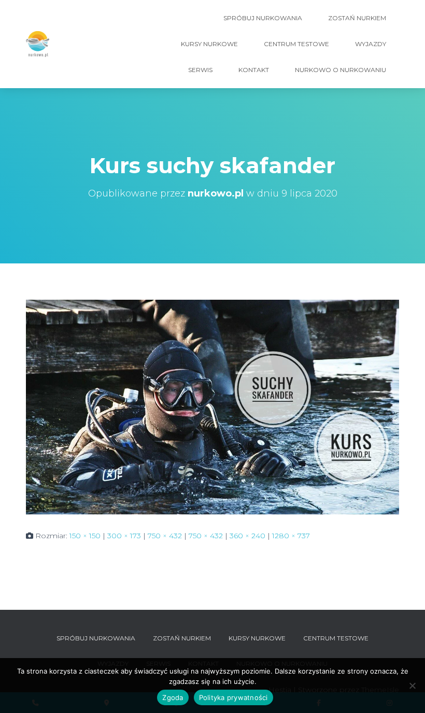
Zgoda (172, 697)
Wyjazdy (370, 44)
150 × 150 (85, 535)
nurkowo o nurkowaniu (340, 70)
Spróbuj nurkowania (262, 18)
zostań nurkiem (357, 18)
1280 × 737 (291, 535)
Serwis (200, 70)
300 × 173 (124, 535)
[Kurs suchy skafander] (212, 406)
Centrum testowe (296, 44)
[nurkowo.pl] (37, 44)
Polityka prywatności (233, 697)
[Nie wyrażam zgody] (412, 685)
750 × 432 (165, 535)
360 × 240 (247, 535)
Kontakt (253, 70)
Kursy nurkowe (209, 44)
